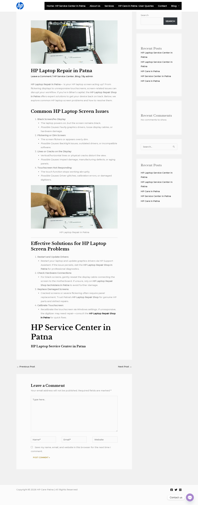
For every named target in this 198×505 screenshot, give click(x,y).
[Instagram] (180, 489)
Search (145, 15)
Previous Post (26, 366)
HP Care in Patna (150, 71)
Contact (162, 6)
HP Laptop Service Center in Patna (58, 346)
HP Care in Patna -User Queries (136, 6)
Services (109, 6)
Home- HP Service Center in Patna (66, 6)
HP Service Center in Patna (156, 76)
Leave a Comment (41, 76)
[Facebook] (171, 489)
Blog (174, 6)
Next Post (125, 366)
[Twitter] (176, 489)
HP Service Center (63, 76)
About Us (95, 6)
